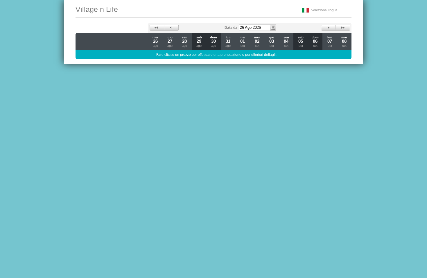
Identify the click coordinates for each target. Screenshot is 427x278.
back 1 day (171, 28)
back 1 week (157, 28)
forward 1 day (328, 28)
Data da (231, 28)
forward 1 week (343, 28)
